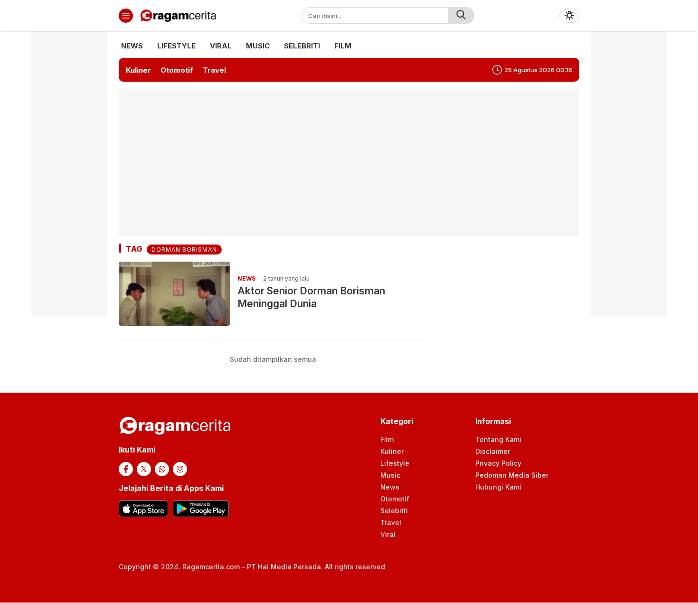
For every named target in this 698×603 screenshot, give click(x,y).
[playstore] (200, 508)
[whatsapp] (162, 469)
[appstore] (143, 508)
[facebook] (126, 469)
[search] (461, 15)
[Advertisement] (349, 162)
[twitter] (144, 469)
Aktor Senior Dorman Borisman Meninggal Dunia (311, 297)
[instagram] (180, 469)
